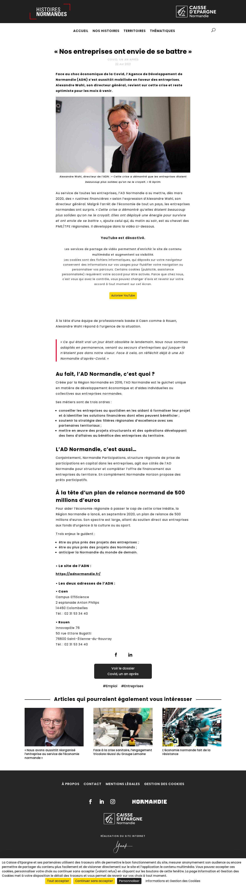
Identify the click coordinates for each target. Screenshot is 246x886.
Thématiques (162, 31)
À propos (70, 784)
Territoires (135, 31)
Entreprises (133, 686)
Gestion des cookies (164, 784)
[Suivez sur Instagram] (113, 802)
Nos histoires (106, 31)
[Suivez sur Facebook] (90, 802)
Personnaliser (129, 881)
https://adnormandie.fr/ (78, 574)
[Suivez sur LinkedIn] (101, 802)
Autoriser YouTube (123, 295)
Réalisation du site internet (123, 836)
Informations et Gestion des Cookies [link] (172, 881)
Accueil (80, 31)
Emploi (111, 686)
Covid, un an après (123, 59)
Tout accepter (58, 881)
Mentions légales (123, 784)
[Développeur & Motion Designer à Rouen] (123, 852)
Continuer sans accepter (94, 881)
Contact (92, 784)
